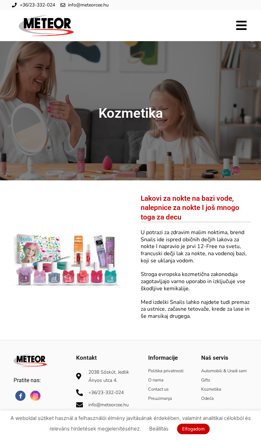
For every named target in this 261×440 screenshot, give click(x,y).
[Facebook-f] (20, 396)
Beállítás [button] (159, 428)
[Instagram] (35, 396)
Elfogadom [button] (193, 428)
